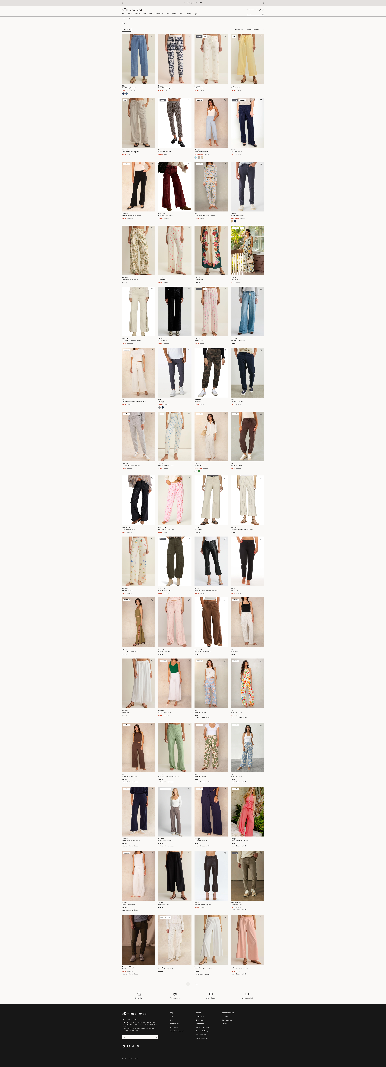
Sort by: (249, 29)
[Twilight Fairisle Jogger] (174, 59)
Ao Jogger (161, 402)
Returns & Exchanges (202, 1031)
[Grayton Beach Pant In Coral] (247, 812)
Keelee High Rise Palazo (165, 216)
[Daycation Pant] (247, 59)
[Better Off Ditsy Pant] (174, 622)
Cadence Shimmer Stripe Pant (131, 340)
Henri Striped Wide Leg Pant (130, 152)
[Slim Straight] (247, 561)
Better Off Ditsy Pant (164, 651)
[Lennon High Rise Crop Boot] (211, 876)
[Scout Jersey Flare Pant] (138, 59)
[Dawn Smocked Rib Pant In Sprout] (174, 747)
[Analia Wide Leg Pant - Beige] (202, 157)
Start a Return (200, 1023)
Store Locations (227, 1020)
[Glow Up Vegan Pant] (138, 500)
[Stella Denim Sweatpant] (247, 311)
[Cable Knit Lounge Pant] (174, 940)
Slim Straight (234, 590)
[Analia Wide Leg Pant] (211, 123)
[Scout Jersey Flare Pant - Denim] (126, 93)
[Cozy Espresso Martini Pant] (174, 436)
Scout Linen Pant (163, 905)
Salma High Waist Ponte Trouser (131, 216)
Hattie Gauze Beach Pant (130, 776)
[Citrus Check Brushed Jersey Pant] (211, 186)
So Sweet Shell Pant (200, 88)
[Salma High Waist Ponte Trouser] (138, 186)
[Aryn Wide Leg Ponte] (174, 683)
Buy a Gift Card (201, 1034)
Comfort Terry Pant (236, 905)
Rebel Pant (198, 402)
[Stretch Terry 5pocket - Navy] (235, 221)
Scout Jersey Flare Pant (129, 88)
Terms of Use (174, 1027)
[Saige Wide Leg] (174, 311)
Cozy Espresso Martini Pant (166, 465)
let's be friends (211, 998)
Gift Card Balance (201, 1038)
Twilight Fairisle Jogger (165, 88)
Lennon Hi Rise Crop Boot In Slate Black (206, 590)
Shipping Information (202, 1027)
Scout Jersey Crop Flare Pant (203, 969)
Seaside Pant (198, 465)
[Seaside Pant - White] (196, 471)
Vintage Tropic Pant (128, 590)
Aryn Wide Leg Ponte (164, 712)
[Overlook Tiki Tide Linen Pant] (138, 250)
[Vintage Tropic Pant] (138, 561)
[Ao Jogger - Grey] (159, 407)
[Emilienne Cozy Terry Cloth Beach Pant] (138, 373)
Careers (224, 1023)
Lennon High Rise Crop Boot (203, 905)
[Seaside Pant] (211, 436)
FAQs (171, 1020)
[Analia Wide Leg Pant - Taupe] (199, 157)
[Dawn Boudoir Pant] (211, 311)
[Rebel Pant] (211, 373)
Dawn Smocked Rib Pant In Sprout (168, 776)
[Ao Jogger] (174, 373)
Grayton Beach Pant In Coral (239, 841)
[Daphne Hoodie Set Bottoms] (138, 436)
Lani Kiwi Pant (199, 279)
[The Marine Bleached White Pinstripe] (247, 500)
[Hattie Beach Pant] (211, 683)
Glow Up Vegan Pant (128, 529)
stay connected (247, 998)
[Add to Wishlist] (152, 36)
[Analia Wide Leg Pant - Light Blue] (196, 157)
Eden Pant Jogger (236, 465)
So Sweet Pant (162, 279)
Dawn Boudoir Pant (200, 340)
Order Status (200, 1020)
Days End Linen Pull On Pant (203, 651)
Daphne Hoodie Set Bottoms (131, 465)
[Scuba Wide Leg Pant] (174, 812)
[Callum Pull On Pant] (247, 373)
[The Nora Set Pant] (247, 250)
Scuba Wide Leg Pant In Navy (131, 841)
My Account (200, 1016)
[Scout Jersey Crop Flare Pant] (211, 940)
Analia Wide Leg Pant (201, 152)
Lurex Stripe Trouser (236, 152)
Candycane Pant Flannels (166, 529)
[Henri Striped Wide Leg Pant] (138, 123)
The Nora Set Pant (236, 279)
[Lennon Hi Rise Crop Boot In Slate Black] (211, 561)
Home (124, 19)
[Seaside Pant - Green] (199, 471)
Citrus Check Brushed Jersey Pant (205, 216)
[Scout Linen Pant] (174, 876)
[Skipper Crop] (211, 500)
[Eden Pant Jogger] (247, 436)
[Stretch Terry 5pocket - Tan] (232, 221)
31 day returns (175, 998)
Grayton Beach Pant (201, 841)
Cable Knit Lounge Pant (165, 969)
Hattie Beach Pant (200, 712)
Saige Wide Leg (163, 340)
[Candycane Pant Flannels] (174, 500)
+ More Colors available (202, 718)
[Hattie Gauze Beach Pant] (138, 747)
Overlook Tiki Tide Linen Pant (130, 279)
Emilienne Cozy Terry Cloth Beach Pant (134, 402)
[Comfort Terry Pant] (247, 876)
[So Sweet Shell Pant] (211, 59)
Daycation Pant (235, 88)
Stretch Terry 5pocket (237, 216)
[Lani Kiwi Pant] (211, 250)
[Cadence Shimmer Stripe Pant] (138, 311)
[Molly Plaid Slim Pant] (174, 123)
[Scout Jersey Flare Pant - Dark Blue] (123, 93)
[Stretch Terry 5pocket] (247, 186)
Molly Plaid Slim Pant (164, 152)
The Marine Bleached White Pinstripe (242, 529)
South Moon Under (133, 1059)
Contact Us (173, 1016)
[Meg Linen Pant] (247, 622)
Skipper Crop (198, 529)
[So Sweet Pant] (174, 250)
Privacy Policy (174, 1023)
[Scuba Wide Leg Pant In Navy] (138, 812)
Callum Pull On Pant (237, 402)
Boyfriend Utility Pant (164, 590)
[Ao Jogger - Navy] (163, 407)
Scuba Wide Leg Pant (165, 841)
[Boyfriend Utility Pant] (174, 561)
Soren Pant (125, 712)
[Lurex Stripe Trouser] (247, 123)
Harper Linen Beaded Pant (130, 651)
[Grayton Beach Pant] (211, 812)
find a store (250, 10)
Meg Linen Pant (235, 651)
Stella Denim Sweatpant (238, 340)
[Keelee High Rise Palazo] (174, 186)
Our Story (225, 1016)
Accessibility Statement (177, 1031)
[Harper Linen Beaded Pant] (138, 622)
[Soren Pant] (138, 683)
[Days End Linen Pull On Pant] (211, 622)
